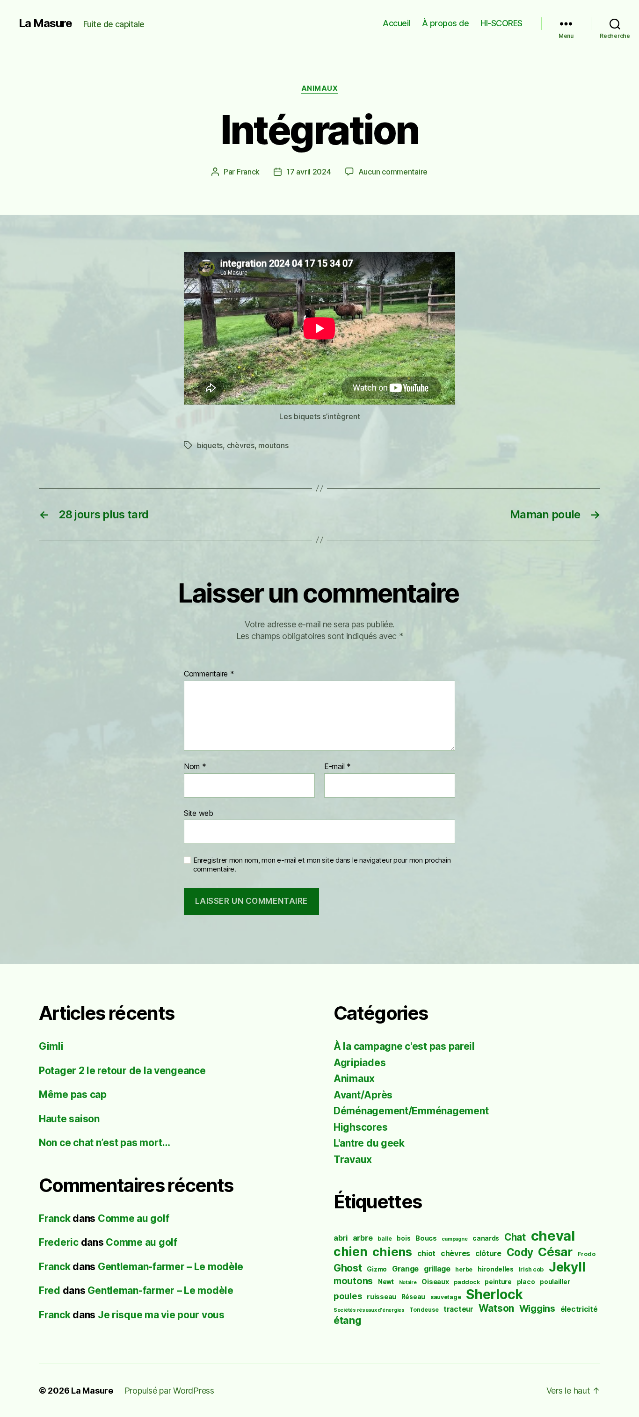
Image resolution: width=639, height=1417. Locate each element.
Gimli (51, 1046)
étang (348, 1320)
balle (385, 1238)
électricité (579, 1309)
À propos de (445, 23)
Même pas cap (73, 1094)
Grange (405, 1268)
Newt (386, 1282)
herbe (463, 1269)
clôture (488, 1253)
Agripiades (359, 1062)
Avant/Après (363, 1095)
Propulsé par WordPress (169, 1390)
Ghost (348, 1268)
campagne (454, 1239)
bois (403, 1238)
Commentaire (209, 674)
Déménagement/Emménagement (411, 1111)
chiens (392, 1251)
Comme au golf (133, 1218)
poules (348, 1296)
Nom (195, 767)
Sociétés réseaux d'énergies (369, 1310)
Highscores (360, 1127)
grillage (437, 1268)
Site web (198, 812)
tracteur (458, 1309)
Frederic (59, 1242)
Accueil (396, 23)
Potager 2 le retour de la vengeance (122, 1070)
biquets (210, 445)
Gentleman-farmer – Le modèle (170, 1266)
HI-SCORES (501, 23)
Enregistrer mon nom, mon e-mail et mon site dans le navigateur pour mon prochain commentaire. (321, 864)
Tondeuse (423, 1309)
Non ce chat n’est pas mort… (104, 1142)
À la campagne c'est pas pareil (404, 1046)
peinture (498, 1282)
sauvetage (445, 1297)
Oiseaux (435, 1282)
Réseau (413, 1297)
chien (351, 1251)
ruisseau (381, 1297)
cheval (553, 1236)
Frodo (586, 1253)
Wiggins (537, 1308)
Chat (515, 1237)
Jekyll (567, 1267)
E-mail (337, 767)
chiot (426, 1253)
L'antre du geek (369, 1143)
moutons (273, 445)
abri (341, 1238)
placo (526, 1282)
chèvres (240, 445)
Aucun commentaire (393, 171)
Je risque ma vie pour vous (161, 1315)
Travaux (353, 1159)
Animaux (319, 88)
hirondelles (496, 1269)
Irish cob (531, 1269)
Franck (248, 171)
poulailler (555, 1282)
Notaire (408, 1282)
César (555, 1251)
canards (485, 1238)
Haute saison (69, 1119)
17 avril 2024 (308, 171)
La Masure (45, 23)
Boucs (426, 1238)
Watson (496, 1308)
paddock (466, 1282)
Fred (49, 1290)
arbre (363, 1238)
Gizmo (377, 1269)
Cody (520, 1252)
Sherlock (494, 1294)
